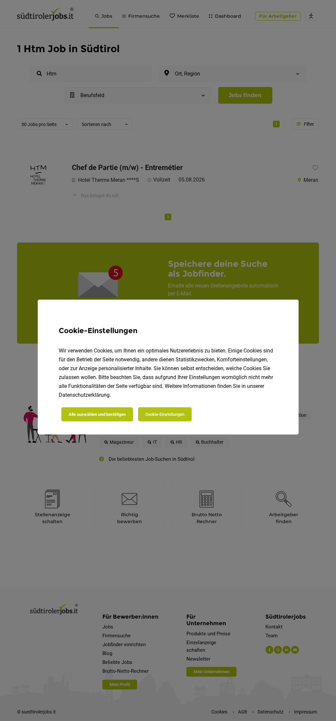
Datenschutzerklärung (84, 395)
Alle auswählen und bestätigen (97, 414)
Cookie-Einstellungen (164, 414)
